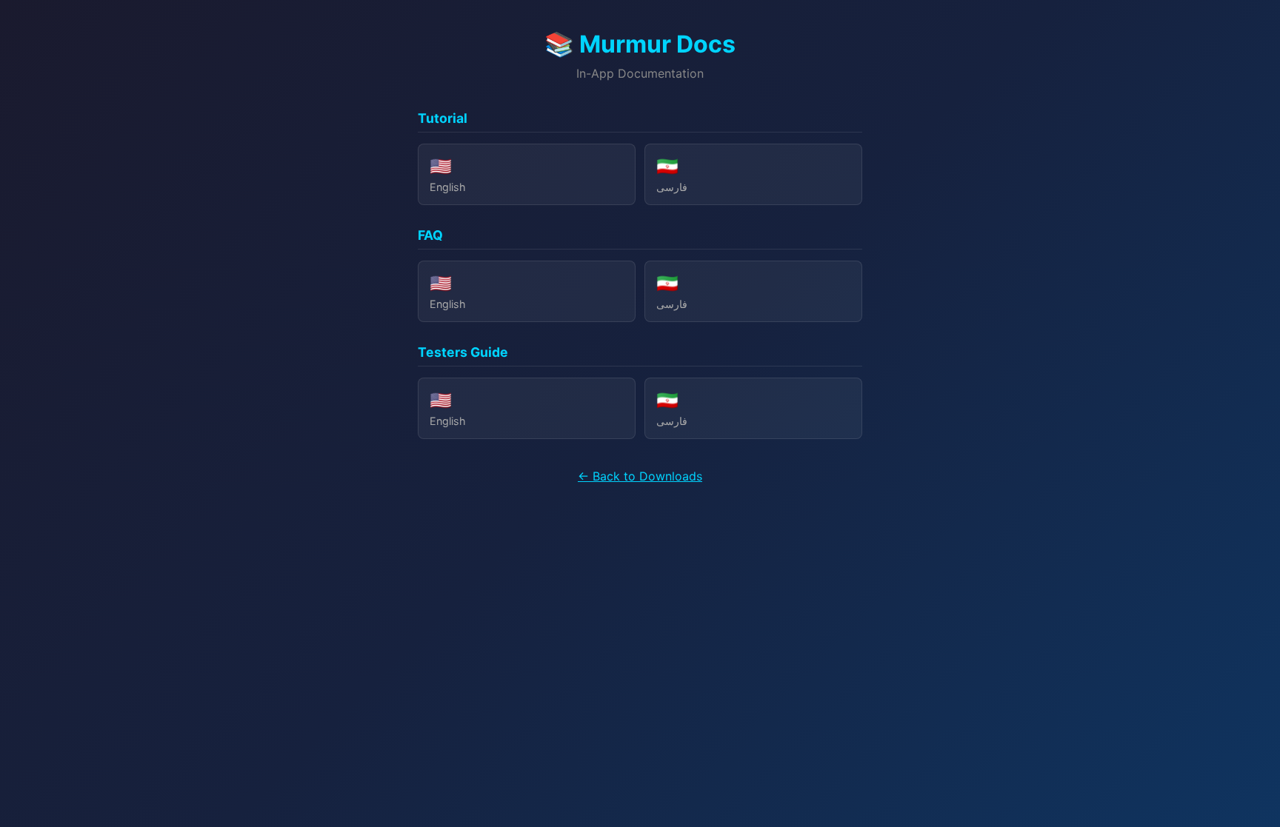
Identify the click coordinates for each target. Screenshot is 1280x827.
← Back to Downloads (640, 476)
